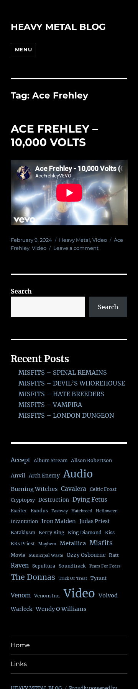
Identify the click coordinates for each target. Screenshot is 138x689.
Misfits (101, 543)
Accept (20, 460)
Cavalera (73, 488)
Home (20, 645)
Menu (23, 49)
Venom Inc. (47, 596)
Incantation (24, 521)
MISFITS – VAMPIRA (50, 404)
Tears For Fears (104, 566)
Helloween (107, 511)
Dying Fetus (89, 499)
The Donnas (33, 577)
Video (99, 240)
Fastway (59, 511)
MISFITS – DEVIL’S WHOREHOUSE (71, 383)
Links (19, 664)
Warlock (21, 609)
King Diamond (85, 532)
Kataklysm (23, 532)
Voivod (108, 595)
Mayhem (47, 543)
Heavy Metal (74, 240)
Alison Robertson (91, 460)
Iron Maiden (58, 521)
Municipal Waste (46, 555)
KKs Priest (23, 543)
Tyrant (98, 578)
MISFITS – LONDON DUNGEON (66, 415)
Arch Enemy (44, 475)
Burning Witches (34, 489)
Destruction (53, 500)
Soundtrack (72, 566)
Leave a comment (76, 248)
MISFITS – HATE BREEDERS (61, 394)
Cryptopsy (23, 500)
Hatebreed (81, 511)
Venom (21, 595)
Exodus (39, 510)
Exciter (19, 510)
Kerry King (51, 532)
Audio (78, 474)
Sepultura (43, 566)
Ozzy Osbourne (86, 555)
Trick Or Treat (73, 578)
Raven (20, 565)
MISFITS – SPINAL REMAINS (62, 372)
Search (21, 291)
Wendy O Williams (61, 608)
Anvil (18, 475)
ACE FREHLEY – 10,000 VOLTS (54, 135)
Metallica (73, 543)
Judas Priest (94, 521)
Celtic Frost (103, 489)
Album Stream (50, 460)
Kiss (110, 532)
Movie (18, 555)
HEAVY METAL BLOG (58, 26)
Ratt (114, 555)
